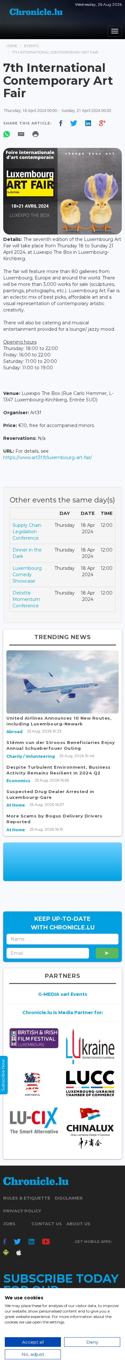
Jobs (9, 1223)
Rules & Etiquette (26, 1198)
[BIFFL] (34, 1038)
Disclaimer (69, 1198)
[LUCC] (90, 1083)
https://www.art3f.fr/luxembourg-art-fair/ (47, 457)
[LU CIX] (34, 1120)
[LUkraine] (90, 1046)
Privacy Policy (22, 1210)
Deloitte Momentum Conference (26, 599)
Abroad (14, 731)
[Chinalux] (90, 1128)
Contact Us (46, 1223)
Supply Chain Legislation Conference (27, 531)
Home (11, 46)
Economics (18, 780)
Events (31, 46)
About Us (78, 1223)
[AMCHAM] (34, 1084)
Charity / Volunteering (30, 756)
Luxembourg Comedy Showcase (27, 574)
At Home (15, 805)
